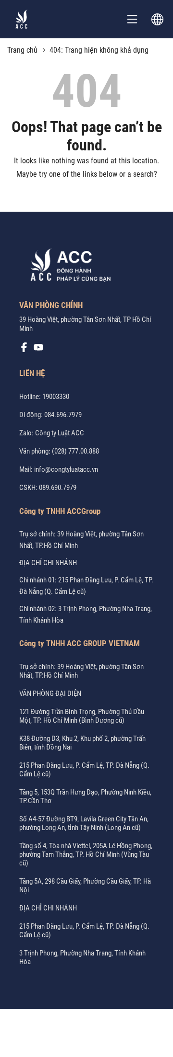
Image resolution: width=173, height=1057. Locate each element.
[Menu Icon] (132, 19)
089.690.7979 (57, 487)
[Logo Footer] (67, 267)
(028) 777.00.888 (75, 451)
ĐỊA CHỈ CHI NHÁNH (48, 562)
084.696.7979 (63, 414)
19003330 (55, 396)
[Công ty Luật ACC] (22, 19)
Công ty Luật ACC (59, 433)
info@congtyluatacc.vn (66, 469)
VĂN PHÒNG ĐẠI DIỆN (50, 693)
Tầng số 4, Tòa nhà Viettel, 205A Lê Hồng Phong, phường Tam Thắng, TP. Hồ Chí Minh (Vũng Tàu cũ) (85, 854)
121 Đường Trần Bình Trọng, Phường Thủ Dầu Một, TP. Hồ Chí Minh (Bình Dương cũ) (81, 716)
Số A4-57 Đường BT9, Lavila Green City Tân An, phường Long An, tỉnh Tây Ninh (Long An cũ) (83, 823)
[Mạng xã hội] (24, 349)
